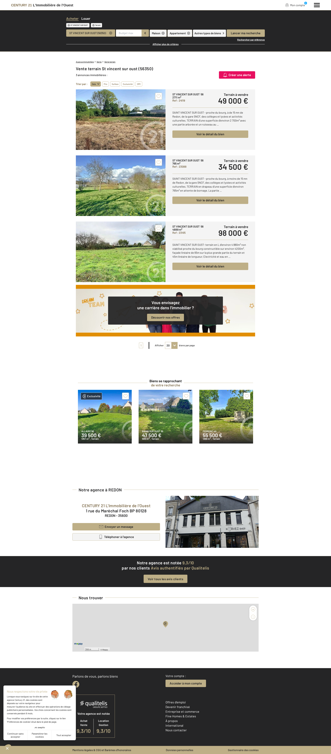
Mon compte (297, 5)
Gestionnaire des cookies (243, 750)
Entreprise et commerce (182, 711)
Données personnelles (179, 750)
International (174, 725)
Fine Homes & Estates (181, 716)
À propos (172, 721)
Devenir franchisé (178, 707)
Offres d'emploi (176, 702)
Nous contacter (176, 730)
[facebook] (75, 684)
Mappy (105, 649)
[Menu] (317, 4)
